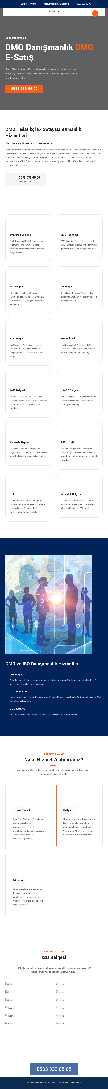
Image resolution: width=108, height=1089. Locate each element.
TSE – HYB (67, 442)
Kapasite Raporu (19, 442)
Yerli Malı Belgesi (71, 494)
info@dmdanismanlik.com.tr (56, 3)
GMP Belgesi (17, 390)
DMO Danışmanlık (20, 235)
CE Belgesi (67, 286)
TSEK (13, 494)
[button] (54, 1069)
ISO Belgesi (16, 286)
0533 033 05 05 (84, 3)
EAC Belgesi (17, 338)
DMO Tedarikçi (69, 235)
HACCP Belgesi (70, 390)
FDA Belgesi (68, 338)
